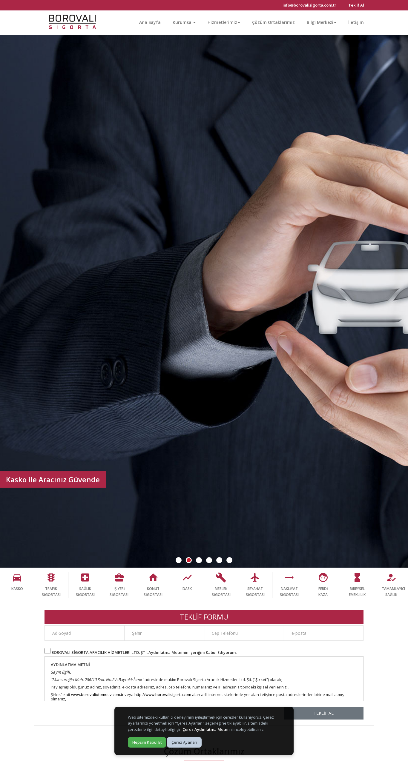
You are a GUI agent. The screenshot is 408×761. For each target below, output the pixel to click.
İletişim (356, 22)
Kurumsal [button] (183, 22)
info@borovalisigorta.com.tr (309, 5)
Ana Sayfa (150, 22)
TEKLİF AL (324, 713)
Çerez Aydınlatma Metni (205, 729)
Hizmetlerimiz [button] (222, 22)
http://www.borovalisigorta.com (162, 694)
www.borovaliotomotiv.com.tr (97, 694)
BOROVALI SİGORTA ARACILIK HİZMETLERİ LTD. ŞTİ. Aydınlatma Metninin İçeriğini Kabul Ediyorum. (144, 652)
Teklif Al (356, 5)
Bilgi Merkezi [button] (320, 22)
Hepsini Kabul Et (147, 742)
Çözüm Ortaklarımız (273, 22)
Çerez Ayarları (184, 742)
